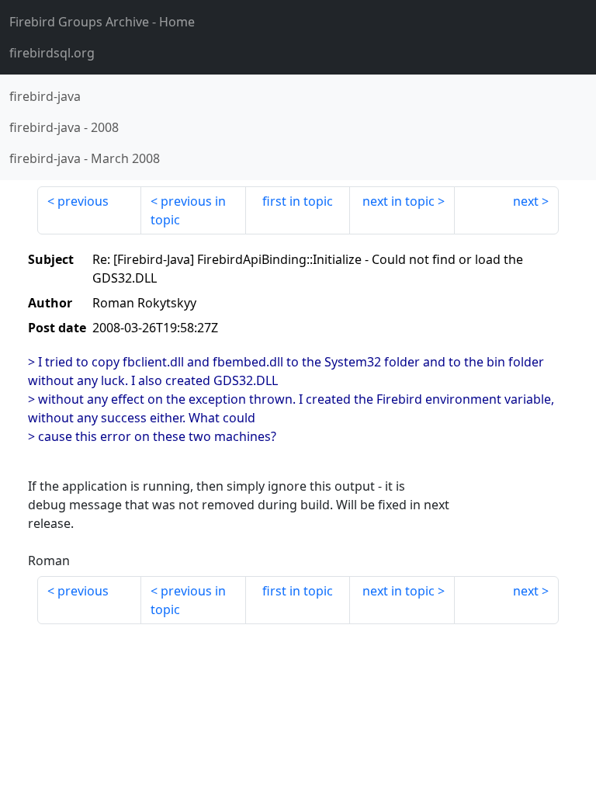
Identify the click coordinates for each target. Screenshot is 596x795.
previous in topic (188, 210)
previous (83, 201)
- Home (102, 21)
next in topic (398, 201)
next (526, 201)
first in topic (297, 201)
